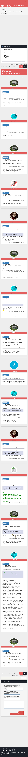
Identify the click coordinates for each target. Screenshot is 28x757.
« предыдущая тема (14, 64)
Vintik (14, 88)
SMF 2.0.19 (3, 752)
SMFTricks (7, 753)
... (7, 66)
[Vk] (3, 750)
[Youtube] (9, 750)
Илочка (15, 222)
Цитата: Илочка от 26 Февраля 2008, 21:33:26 (12, 485)
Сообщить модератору (14, 99)
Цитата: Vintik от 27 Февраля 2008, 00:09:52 (11, 450)
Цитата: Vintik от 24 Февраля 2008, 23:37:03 (11, 232)
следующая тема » (23, 64)
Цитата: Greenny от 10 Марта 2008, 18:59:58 (11, 569)
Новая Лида (13, 754)
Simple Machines (14, 752)
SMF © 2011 (8, 752)
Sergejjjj (15, 371)
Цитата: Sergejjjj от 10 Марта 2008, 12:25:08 (11, 408)
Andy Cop (15, 121)
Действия (5, 92)
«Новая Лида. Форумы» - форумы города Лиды (12, 6)
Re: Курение (7, 93)
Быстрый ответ (8, 681)
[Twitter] (6, 750)
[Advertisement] (14, 31)
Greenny (15, 475)
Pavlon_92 (14, 188)
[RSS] (13, 750)
